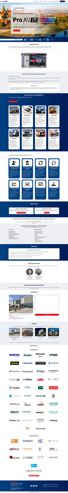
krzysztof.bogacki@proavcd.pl (38, 279)
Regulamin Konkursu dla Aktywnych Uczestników (51, 486)
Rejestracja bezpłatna (21, 212)
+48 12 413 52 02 (15, 485)
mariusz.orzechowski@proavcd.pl (30, 279)
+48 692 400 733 (20, 488)
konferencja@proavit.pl (14, 489)
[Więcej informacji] (14, 110)
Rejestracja (47, 212)
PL (66, 1)
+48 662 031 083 (18, 487)
